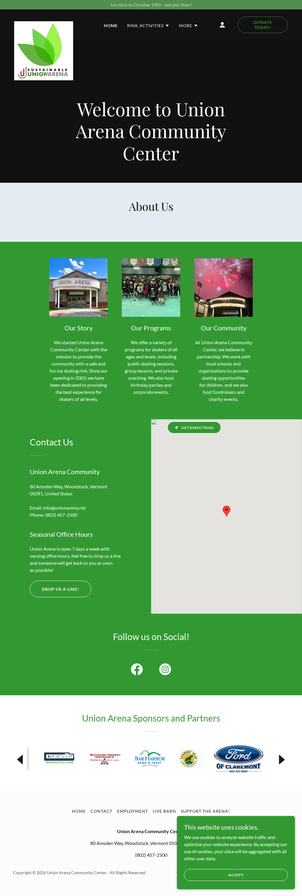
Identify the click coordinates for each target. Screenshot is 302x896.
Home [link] (111, 25)
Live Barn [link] (164, 811)
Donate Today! (263, 25)
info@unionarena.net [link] (64, 507)
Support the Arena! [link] (205, 811)
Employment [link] (132, 811)
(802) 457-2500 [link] (61, 515)
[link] (43, 23)
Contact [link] (101, 811)
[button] (148, 25)
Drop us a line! (60, 589)
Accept (236, 875)
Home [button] (79, 811)
